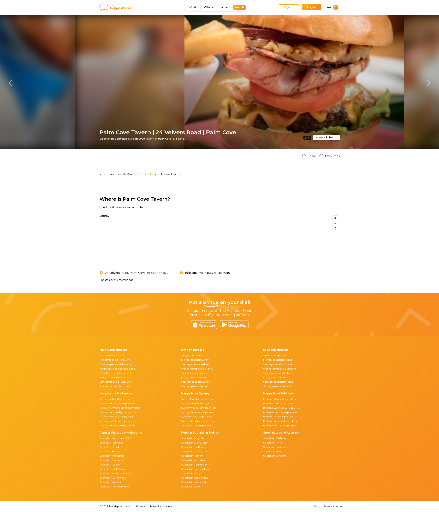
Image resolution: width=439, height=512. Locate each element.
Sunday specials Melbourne (114, 386)
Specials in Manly (190, 473)
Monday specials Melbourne (115, 359)
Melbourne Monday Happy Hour (117, 399)
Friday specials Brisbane (276, 377)
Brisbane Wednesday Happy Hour (282, 407)
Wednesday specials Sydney (197, 368)
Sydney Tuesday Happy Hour (197, 403)
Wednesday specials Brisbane (279, 368)
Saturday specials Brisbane (278, 381)
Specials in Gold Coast (275, 447)
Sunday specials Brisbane (277, 386)
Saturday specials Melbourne (115, 381)
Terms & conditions (161, 506)
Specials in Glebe (190, 486)
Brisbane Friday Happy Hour (278, 416)
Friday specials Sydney (193, 377)
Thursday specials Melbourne (115, 373)
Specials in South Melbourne (115, 473)
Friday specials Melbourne (114, 377)
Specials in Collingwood (112, 477)
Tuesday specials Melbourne (115, 364)
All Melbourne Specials (112, 355)
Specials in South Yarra (112, 469)
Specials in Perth (272, 442)
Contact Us (144, 174)
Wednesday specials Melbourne (117, 368)
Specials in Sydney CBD (194, 442)
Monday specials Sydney (195, 359)
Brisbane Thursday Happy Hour (280, 412)
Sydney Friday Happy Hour (196, 416)
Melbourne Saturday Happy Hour (117, 421)
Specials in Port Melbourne (114, 486)
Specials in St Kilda (109, 447)
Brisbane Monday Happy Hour (280, 399)
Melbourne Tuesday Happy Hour (117, 403)
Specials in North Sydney (195, 469)
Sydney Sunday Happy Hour (196, 425)
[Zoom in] (335, 218)
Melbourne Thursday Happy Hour (117, 412)
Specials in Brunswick (111, 460)
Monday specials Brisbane (277, 359)
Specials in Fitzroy (109, 451)
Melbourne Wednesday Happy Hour (119, 407)
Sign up (289, 7)
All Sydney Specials (192, 355)
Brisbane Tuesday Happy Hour (280, 403)
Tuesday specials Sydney (195, 364)
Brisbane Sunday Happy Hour (279, 425)
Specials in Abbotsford (111, 455)
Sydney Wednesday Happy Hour (199, 407)
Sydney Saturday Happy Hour (197, 421)
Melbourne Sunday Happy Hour (117, 425)
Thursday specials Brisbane (278, 373)
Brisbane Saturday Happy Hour (280, 421)
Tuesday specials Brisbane (277, 364)
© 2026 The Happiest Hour (115, 506)
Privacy (140, 506)
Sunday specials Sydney (194, 386)
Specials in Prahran (109, 464)
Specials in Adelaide (274, 438)
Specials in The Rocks (193, 447)
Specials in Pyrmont (192, 455)
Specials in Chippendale (194, 477)
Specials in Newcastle (275, 451)
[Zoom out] (335, 223)
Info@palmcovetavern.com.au (207, 272)
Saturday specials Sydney (195, 381)
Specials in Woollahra (193, 460)
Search (239, 7)
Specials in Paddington (194, 451)
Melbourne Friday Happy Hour (116, 416)
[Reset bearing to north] (335, 228)
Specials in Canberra (274, 455)
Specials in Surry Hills (192, 438)
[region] (219, 240)
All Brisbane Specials (274, 355)
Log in (311, 7)
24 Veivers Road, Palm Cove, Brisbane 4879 (136, 272)
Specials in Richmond (111, 442)
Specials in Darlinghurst (194, 464)
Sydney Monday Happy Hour (197, 399)
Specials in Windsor (110, 482)
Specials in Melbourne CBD (114, 438)
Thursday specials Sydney (195, 373)
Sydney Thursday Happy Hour (197, 412)
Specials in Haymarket (193, 482)
